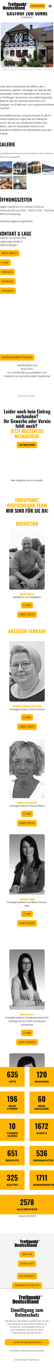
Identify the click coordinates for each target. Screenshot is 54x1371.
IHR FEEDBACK (27, 1276)
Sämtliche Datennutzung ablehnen (27, 1350)
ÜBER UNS (27, 1254)
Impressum (33, 1359)
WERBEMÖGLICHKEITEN (27, 1285)
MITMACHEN (37, 6)
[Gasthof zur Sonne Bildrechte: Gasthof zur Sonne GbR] (20, 168)
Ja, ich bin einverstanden (27, 1342)
